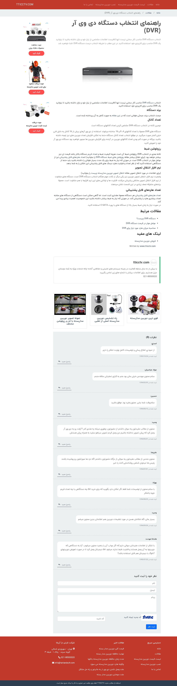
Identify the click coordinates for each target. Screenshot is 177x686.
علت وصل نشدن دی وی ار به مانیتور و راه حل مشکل (101, 669)
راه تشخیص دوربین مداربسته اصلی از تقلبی (107, 320)
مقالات (150, 4)
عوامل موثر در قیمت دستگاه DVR (141, 223)
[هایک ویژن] (33, 39)
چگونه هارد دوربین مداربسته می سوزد (107, 664)
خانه (158, 4)
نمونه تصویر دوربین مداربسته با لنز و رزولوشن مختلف (70, 321)
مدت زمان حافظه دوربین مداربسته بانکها (106, 659)
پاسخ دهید (65, 361)
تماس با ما (88, 4)
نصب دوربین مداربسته (105, 4)
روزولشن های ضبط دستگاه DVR (110, 157)
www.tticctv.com (148, 246)
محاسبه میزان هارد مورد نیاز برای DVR (139, 228)
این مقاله (116, 115)
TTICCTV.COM (24, 4)
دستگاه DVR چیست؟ (146, 218)
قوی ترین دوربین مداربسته (144, 318)
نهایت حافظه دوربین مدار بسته (110, 653)
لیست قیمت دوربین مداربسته (131, 4)
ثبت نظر (151, 626)
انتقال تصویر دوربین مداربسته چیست (107, 173)
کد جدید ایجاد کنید (132, 617)
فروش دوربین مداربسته (145, 241)
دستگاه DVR (148, 102)
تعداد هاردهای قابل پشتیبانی (72, 157)
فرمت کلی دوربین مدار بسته (111, 648)
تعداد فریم (92, 154)
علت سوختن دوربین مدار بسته (110, 674)
